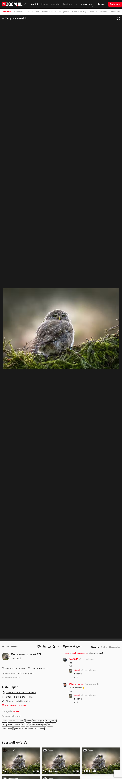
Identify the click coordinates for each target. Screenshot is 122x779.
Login (67, 653)
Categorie (10, 711)
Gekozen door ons (22, 12)
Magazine (55, 4)
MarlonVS (11, 750)
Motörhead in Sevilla (91, 771)
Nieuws (44, 4)
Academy (67, 4)
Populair (35, 12)
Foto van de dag (79, 12)
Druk (5, 771)
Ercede (50, 750)
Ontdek (34, 4)
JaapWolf (73, 659)
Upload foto (86, 4)
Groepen (103, 12)
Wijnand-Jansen (76, 684)
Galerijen (93, 12)
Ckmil (18, 658)
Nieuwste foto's (49, 12)
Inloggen (102, 4)
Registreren (115, 4)
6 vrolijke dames (51, 771)
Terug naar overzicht (16, 18)
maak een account (79, 653)
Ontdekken (6, 12)
